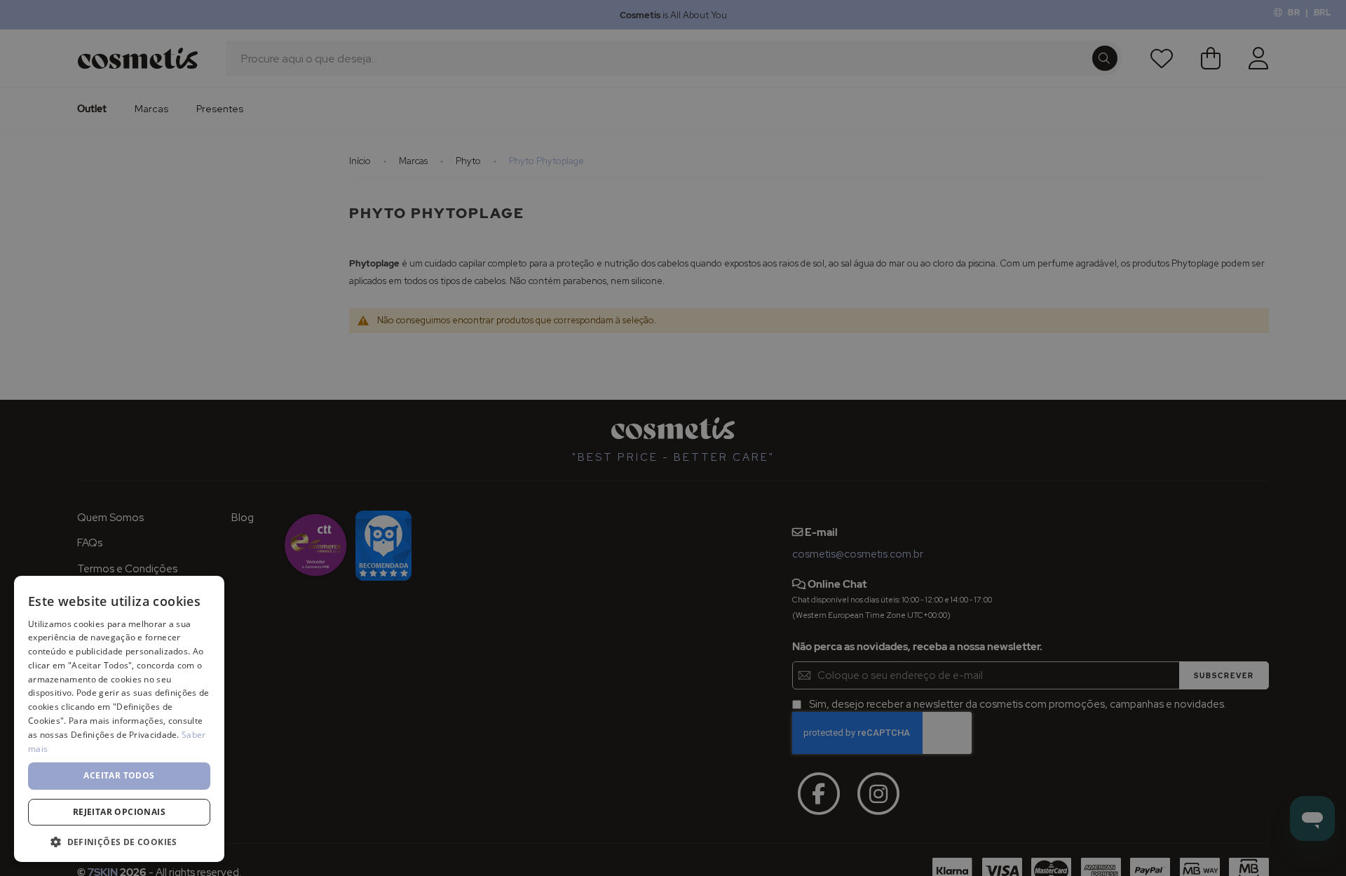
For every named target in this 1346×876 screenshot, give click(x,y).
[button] (119, 841)
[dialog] (673, 438)
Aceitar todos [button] (118, 775)
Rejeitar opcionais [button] (119, 812)
